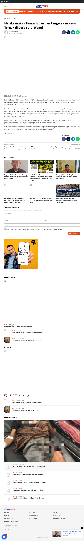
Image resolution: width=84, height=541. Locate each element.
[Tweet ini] (68, 32)
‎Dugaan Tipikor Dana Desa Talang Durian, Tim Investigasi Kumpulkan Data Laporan (16, 176)
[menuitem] (2, 1)
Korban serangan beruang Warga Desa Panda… (29, 466)
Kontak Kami (33, 519)
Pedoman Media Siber (11, 522)
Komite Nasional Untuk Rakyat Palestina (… (28, 498)
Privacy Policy (33, 516)
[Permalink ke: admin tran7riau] (6, 32)
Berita (6, 324)
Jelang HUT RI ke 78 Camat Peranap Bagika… (28, 474)
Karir (55, 513)
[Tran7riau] (42, 6)
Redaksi (7, 516)
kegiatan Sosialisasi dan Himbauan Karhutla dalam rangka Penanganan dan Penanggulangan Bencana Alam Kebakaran (22, 147)
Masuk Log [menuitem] (7, 1)
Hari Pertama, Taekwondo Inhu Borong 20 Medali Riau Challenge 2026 (41, 200)
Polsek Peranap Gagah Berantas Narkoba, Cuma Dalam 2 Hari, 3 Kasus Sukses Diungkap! (15, 200)
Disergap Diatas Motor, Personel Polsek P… (26, 340)
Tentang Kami (9, 519)
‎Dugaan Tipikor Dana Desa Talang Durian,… (19, 326)
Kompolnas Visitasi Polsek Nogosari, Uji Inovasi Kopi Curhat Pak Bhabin (67, 200)
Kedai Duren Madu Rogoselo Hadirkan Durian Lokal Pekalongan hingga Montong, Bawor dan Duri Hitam (41, 177)
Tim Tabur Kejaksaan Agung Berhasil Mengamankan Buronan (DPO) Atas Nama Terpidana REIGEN (64, 147)
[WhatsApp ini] (78, 32)
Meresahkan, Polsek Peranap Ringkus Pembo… (29, 482)
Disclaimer (57, 516)
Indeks (6, 513)
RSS (8, 529)
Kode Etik (32, 513)
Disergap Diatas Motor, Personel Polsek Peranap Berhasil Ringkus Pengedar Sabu (67, 176)
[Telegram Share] (73, 32)
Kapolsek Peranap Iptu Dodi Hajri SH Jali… (28, 490)
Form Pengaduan (59, 519)
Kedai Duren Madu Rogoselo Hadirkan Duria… (27, 333)
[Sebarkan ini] (64, 32)
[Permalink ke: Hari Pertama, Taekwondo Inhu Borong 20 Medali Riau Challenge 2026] (42, 190)
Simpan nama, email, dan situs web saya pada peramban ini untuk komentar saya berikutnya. (34, 229)
